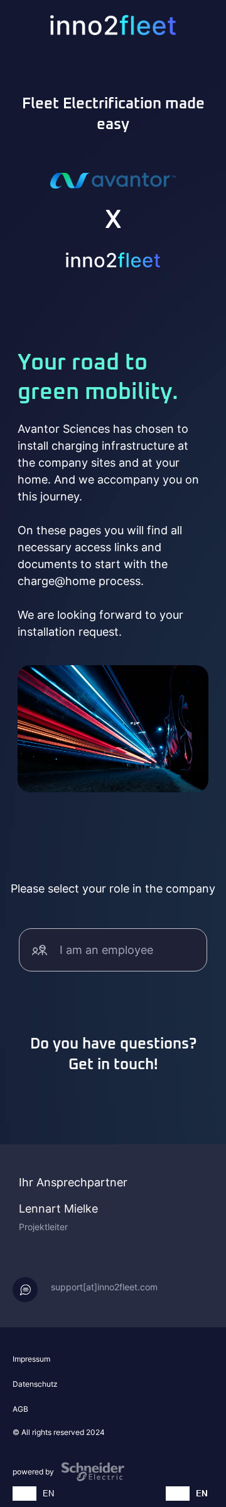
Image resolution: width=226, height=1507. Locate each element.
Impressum (31, 1359)
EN (48, 1493)
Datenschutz (35, 1384)
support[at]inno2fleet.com (104, 1287)
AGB (20, 1409)
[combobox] (24, 1493)
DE (24, 1493)
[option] (48, 1493)
